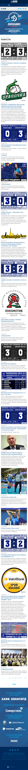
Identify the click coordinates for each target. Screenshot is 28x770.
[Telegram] (23, 8)
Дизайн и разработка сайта (8, 759)
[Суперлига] (14, 1)
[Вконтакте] (18, 8)
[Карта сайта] (3, 5)
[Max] (21, 9)
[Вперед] (14, 680)
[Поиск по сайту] (5, 5)
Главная (2, 37)
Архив (14, 684)
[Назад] (3, 678)
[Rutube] (25, 8)
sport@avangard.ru (21, 754)
